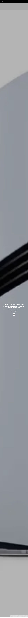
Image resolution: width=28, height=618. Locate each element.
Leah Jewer (4, 309)
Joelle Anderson (22, 309)
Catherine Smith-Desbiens (12, 309)
